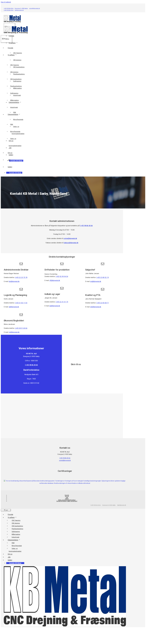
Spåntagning (14, 93)
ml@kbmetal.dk (14, 332)
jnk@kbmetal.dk (95, 307)
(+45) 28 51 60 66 (21, 328)
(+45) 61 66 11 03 (21, 303)
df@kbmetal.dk (55, 280)
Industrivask (14, 107)
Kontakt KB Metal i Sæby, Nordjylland (67, 501)
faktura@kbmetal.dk (71, 243)
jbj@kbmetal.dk (55, 306)
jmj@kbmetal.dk (95, 281)
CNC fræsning (17, 53)
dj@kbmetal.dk (14, 307)
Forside (10, 48)
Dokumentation (13, 114)
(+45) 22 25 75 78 (21, 277)
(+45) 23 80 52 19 (102, 277)
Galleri (10, 167)
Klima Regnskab (18, 119)
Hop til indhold (6, 2)
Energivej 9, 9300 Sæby (21, 8)
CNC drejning (17, 60)
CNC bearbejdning (15, 79)
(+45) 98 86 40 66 (9, 8)
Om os (10, 153)
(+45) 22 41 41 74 (62, 302)
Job (9, 160)
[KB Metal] (16, 34)
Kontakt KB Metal (16, 161)
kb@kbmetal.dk (19, 10)
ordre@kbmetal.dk (34, 8)
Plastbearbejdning (16, 86)
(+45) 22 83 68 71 (102, 303)
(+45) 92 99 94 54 (62, 276)
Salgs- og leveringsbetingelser (66, 500)
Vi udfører (12, 43)
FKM (14, 112)
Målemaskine (14, 100)
